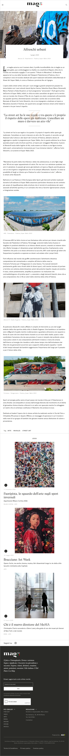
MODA (6, 719)
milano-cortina (8, 504)
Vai (18, 689)
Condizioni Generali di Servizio (12, 695)
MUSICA (6, 726)
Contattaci (29, 720)
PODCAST (7, 712)
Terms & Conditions (11, 748)
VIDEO (6, 714)
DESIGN (6, 724)
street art (26, 431)
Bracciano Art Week (17, 559)
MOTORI (6, 721)
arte (9, 431)
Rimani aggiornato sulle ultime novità (17, 679)
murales (16, 431)
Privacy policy (25, 748)
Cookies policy (38, 748)
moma (5, 634)
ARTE (5, 716)
